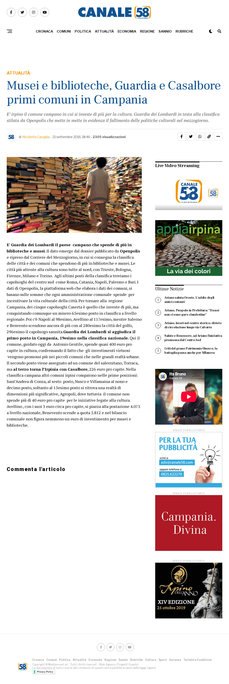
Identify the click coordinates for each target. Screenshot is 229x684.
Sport (163, 659)
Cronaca (44, 31)
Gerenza (175, 659)
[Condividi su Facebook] (182, 136)
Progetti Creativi (127, 664)
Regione (147, 31)
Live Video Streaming (177, 166)
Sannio (165, 31)
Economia (127, 31)
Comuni (64, 31)
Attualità (104, 31)
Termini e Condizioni (197, 659)
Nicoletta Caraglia (35, 137)
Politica (83, 31)
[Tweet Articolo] (191, 136)
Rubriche (184, 31)
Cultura (150, 659)
